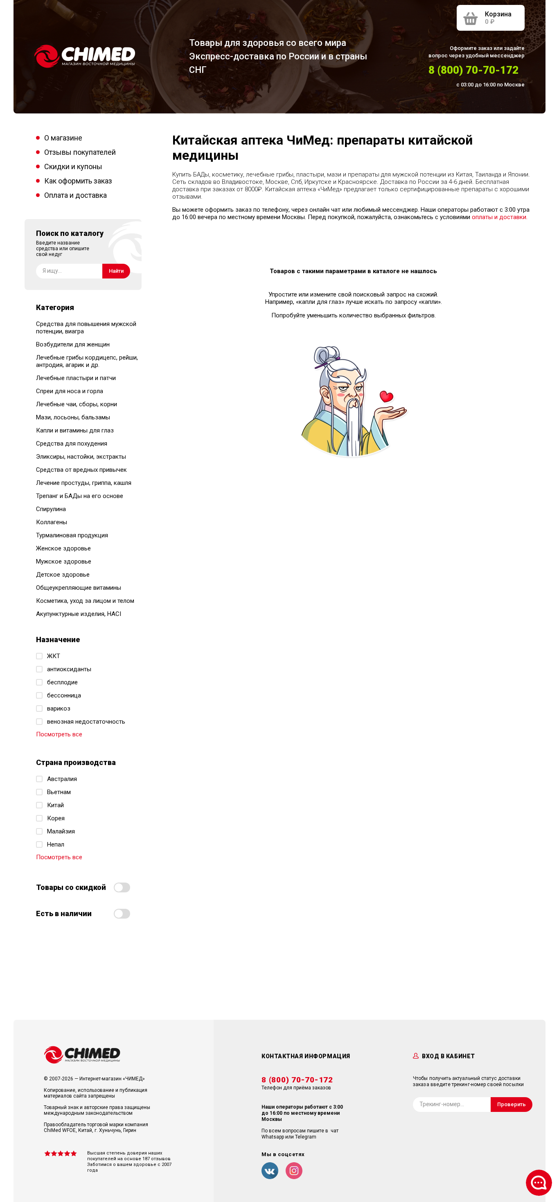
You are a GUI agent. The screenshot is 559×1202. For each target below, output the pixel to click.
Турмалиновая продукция (72, 535)
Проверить (511, 1104)
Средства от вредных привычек (81, 469)
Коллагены (51, 522)
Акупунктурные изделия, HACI (78, 614)
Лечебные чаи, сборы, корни (76, 404)
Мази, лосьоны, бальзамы (73, 417)
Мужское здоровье (63, 561)
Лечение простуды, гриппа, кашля (83, 483)
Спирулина (51, 509)
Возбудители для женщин (73, 344)
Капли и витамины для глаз (75, 430)
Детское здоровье (63, 574)
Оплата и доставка (75, 195)
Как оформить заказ (78, 181)
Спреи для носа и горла (69, 391)
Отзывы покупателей (80, 152)
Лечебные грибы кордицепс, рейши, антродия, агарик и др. (87, 361)
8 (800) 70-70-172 (473, 70)
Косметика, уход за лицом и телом (85, 600)
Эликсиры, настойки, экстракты (81, 456)
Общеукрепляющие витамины (78, 587)
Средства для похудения (71, 443)
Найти (116, 271)
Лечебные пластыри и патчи (76, 378)
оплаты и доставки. (499, 217)
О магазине (63, 138)
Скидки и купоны (73, 166)
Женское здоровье (63, 548)
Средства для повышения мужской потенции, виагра (86, 327)
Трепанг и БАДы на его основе (79, 496)
